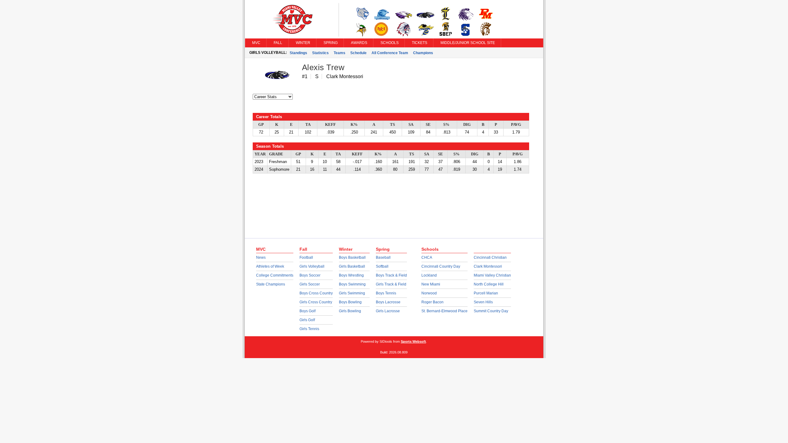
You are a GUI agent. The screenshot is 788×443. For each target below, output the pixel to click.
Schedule (358, 53)
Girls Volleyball (312, 266)
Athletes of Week (270, 266)
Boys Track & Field (391, 275)
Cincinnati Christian (490, 257)
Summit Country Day (491, 311)
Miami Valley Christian (492, 275)
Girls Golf (307, 320)
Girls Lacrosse (388, 311)
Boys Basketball (352, 257)
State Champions (270, 284)
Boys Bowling (350, 302)
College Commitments (274, 275)
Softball (382, 266)
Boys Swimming (352, 284)
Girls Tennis (309, 329)
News (261, 257)
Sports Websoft (413, 341)
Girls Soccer (310, 284)
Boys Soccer (310, 275)
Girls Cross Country (316, 302)
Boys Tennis (386, 293)
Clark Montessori (488, 266)
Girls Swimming (352, 293)
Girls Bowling (350, 311)
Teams (339, 53)
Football (306, 257)
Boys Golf (308, 311)
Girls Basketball (352, 266)
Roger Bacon (432, 302)
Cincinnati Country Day (440, 266)
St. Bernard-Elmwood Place (444, 311)
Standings (298, 53)
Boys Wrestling (351, 275)
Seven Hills (483, 302)
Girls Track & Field (391, 284)
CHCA (426, 257)
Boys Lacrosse (388, 302)
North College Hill (489, 284)
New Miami (430, 284)
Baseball (383, 257)
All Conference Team (390, 53)
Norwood (429, 293)
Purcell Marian (486, 293)
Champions (423, 53)
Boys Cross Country (316, 293)
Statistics (320, 53)
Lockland (429, 275)
